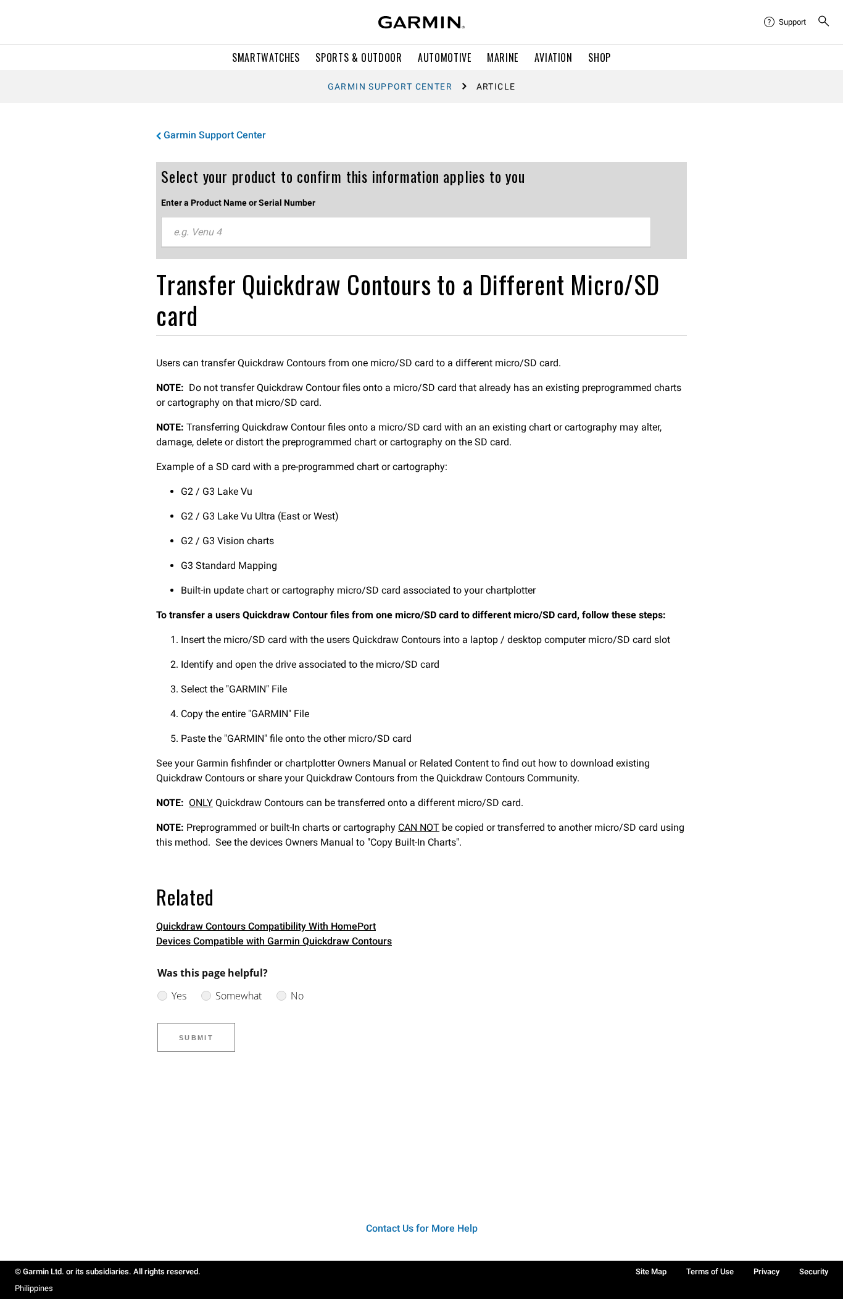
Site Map (651, 1271)
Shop (599, 57)
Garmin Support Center (390, 86)
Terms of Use (710, 1271)
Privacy (766, 1271)
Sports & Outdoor (358, 57)
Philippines (34, 1288)
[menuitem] (785, 22)
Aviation (553, 57)
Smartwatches (266, 57)
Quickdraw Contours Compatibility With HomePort (266, 926)
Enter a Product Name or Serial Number (238, 203)
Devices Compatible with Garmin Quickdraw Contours (274, 941)
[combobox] (406, 232)
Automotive (444, 57)
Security (813, 1271)
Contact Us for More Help (422, 1228)
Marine (502, 57)
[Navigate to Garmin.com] (421, 22)
